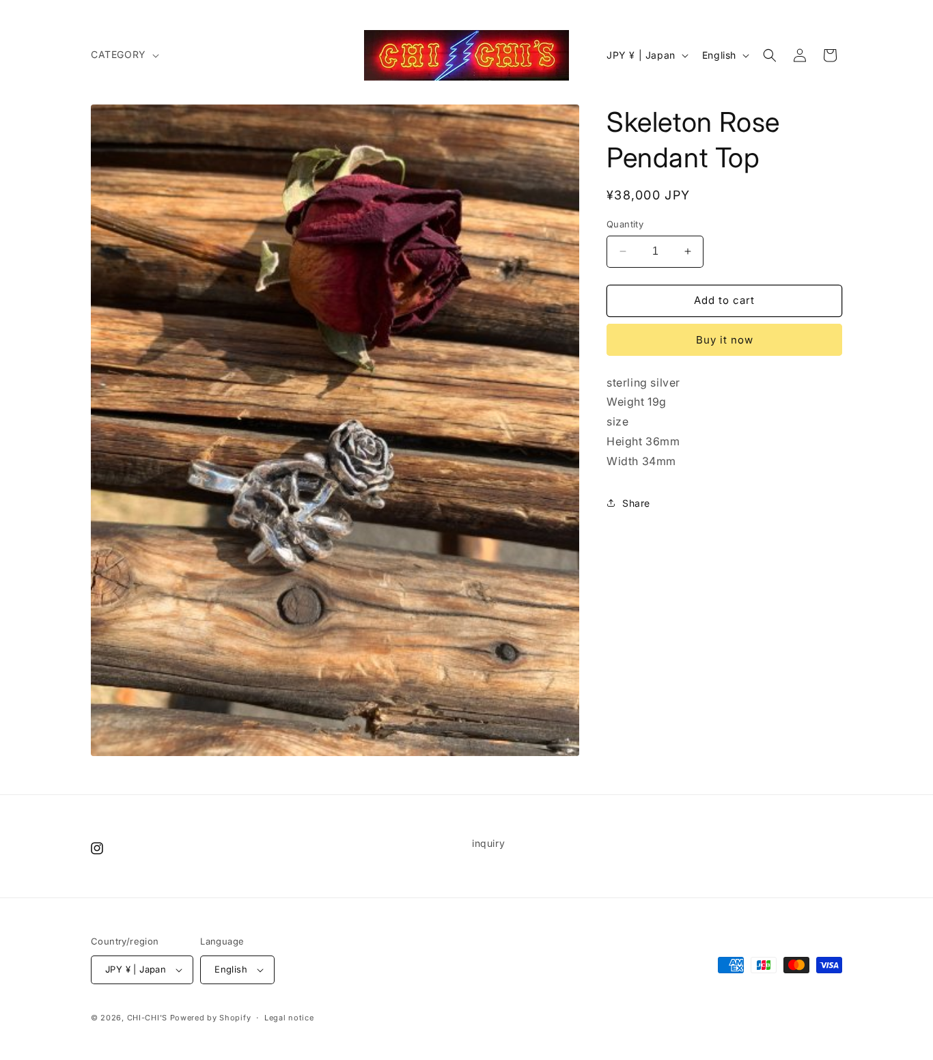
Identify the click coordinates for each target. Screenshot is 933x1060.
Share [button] (636, 503)
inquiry (488, 843)
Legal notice (289, 1017)
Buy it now (724, 339)
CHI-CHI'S (147, 1017)
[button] (124, 54)
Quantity (625, 224)
